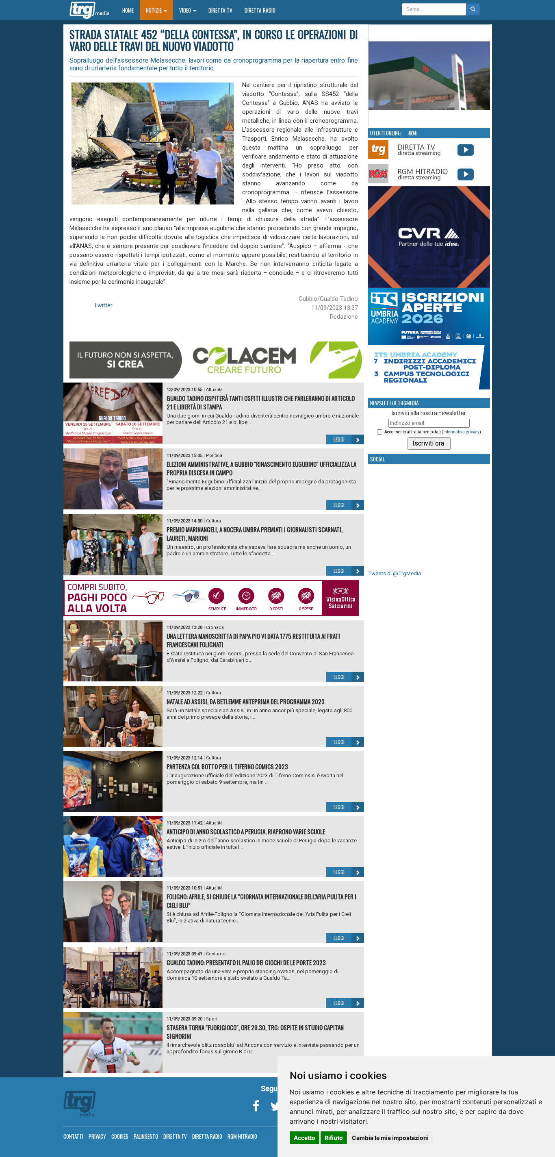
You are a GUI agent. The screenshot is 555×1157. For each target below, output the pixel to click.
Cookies (119, 1136)
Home (131, 10)
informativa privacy (461, 432)
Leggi (339, 439)
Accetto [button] (304, 1137)
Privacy (97, 1136)
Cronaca (215, 627)
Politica (214, 455)
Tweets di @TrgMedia (394, 573)
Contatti (73, 1136)
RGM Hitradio (242, 1136)
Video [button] (185, 10)
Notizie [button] (154, 10)
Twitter (103, 305)
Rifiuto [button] (334, 1137)
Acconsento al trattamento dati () (432, 432)
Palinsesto (146, 1136)
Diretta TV (220, 10)
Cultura (213, 521)
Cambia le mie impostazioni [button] (390, 1137)
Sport (211, 1019)
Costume (215, 954)
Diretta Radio (260, 10)
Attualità (214, 389)
